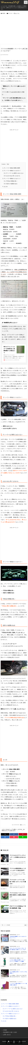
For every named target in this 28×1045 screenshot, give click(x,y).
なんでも (17, 13)
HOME (3, 13)
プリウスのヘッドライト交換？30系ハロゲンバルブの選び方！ (18, 881)
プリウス (10, 13)
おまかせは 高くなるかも (12, 175)
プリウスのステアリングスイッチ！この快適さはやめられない (18, 857)
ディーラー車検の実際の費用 (11, 168)
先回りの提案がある (10, 183)
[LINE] (23, 837)
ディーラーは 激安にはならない (14, 173)
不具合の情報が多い (10, 181)
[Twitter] (5, 834)
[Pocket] (14, 837)
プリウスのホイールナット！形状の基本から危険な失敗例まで (18, 894)
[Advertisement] (14, 29)
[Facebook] (14, 834)
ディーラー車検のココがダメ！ (11, 170)
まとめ (5, 186)
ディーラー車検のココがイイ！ (11, 178)
